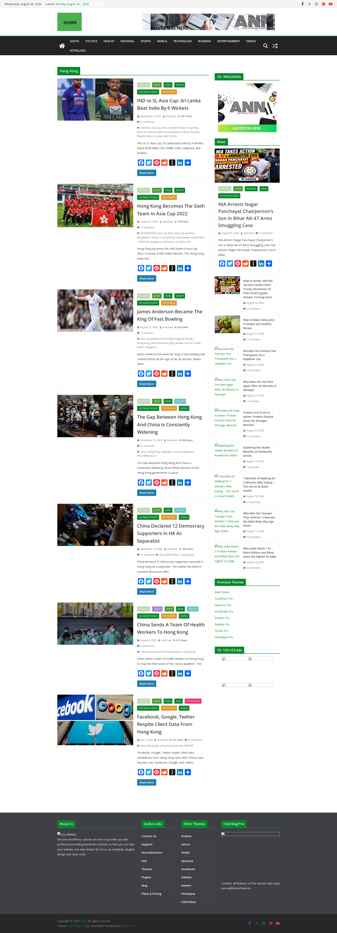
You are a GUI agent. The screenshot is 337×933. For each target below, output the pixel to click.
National (127, 41)
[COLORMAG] (66, 834)
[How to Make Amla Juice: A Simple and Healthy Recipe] (227, 329)
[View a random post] (275, 46)
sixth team (168, 241)
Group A (156, 237)
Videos (251, 41)
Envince (186, 836)
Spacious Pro (223, 605)
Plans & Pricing (151, 894)
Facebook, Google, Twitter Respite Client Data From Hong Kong (166, 724)
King (172, 343)
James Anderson (160, 343)
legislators (188, 451)
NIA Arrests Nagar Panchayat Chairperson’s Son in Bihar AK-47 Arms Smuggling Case (245, 214)
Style (178, 701)
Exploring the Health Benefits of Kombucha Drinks (257, 452)
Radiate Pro (222, 624)
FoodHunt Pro (224, 598)
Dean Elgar (168, 338)
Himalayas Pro (224, 637)
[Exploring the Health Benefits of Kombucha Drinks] (227, 457)
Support (147, 844)
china (143, 451)
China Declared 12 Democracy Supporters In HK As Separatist (170, 533)
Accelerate (188, 869)
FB (148, 745)
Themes (147, 869)
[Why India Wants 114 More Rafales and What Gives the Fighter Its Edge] (227, 558)
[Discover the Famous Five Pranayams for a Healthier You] (227, 360)
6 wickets (145, 127)
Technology (182, 41)
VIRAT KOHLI (170, 136)
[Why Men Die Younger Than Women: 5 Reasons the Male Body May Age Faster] (227, 525)
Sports (146, 41)
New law (178, 745)
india (150, 132)
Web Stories (222, 592)
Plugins (146, 877)
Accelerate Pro (224, 611)
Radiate (186, 877)
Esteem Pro (222, 618)
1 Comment (146, 333)
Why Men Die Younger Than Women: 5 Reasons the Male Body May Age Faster (259, 519)
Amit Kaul (171, 116)
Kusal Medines (172, 132)
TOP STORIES (169, 92)
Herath (189, 338)
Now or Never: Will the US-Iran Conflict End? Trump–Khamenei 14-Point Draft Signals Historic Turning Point (258, 289)
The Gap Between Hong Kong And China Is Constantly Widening (169, 424)
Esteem (186, 885)
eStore (185, 844)
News (168, 85)
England (179, 338)
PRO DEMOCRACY (147, 456)
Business (204, 41)
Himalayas (188, 894)
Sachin (140, 347)
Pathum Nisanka (190, 132)
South (74, 41)
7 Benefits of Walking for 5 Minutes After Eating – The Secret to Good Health (259, 484)
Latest (157, 85)
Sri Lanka (157, 136)
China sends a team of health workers (161, 651)
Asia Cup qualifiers (184, 233)
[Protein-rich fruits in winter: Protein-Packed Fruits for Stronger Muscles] (227, 424)
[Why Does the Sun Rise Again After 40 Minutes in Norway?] (227, 391)
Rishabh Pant (144, 136)
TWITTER (188, 745)
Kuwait (185, 237)
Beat (164, 127)
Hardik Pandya (176, 127)
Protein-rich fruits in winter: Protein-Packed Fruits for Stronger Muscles (258, 419)
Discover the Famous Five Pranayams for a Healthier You (259, 355)
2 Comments (253, 339)
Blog (144, 885)
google (155, 745)
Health (109, 41)
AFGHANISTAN (148, 233)
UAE (188, 241)
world (162, 41)
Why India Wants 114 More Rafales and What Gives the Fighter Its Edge (259, 552)
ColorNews (188, 902)
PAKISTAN (143, 241)
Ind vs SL (141, 132)
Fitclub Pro (221, 631)
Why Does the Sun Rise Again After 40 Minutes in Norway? (260, 386)
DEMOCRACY (173, 554)
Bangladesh (143, 237)
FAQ (144, 861)
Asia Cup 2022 (165, 233)
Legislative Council (171, 451)
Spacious (187, 861)
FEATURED (144, 85)
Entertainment (228, 41)
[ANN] (62, 46)
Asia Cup (156, 127)
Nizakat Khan (197, 237)
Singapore (155, 241)
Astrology (78, 50)
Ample (185, 852)
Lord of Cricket (192, 343)
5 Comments (253, 502)
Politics (91, 41)
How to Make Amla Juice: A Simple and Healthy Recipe (259, 324)
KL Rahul (158, 132)
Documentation (152, 852)
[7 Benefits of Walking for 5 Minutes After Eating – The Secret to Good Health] (227, 490)
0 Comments (147, 122)
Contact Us (149, 836)
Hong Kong (192, 127)
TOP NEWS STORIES (148, 92)
